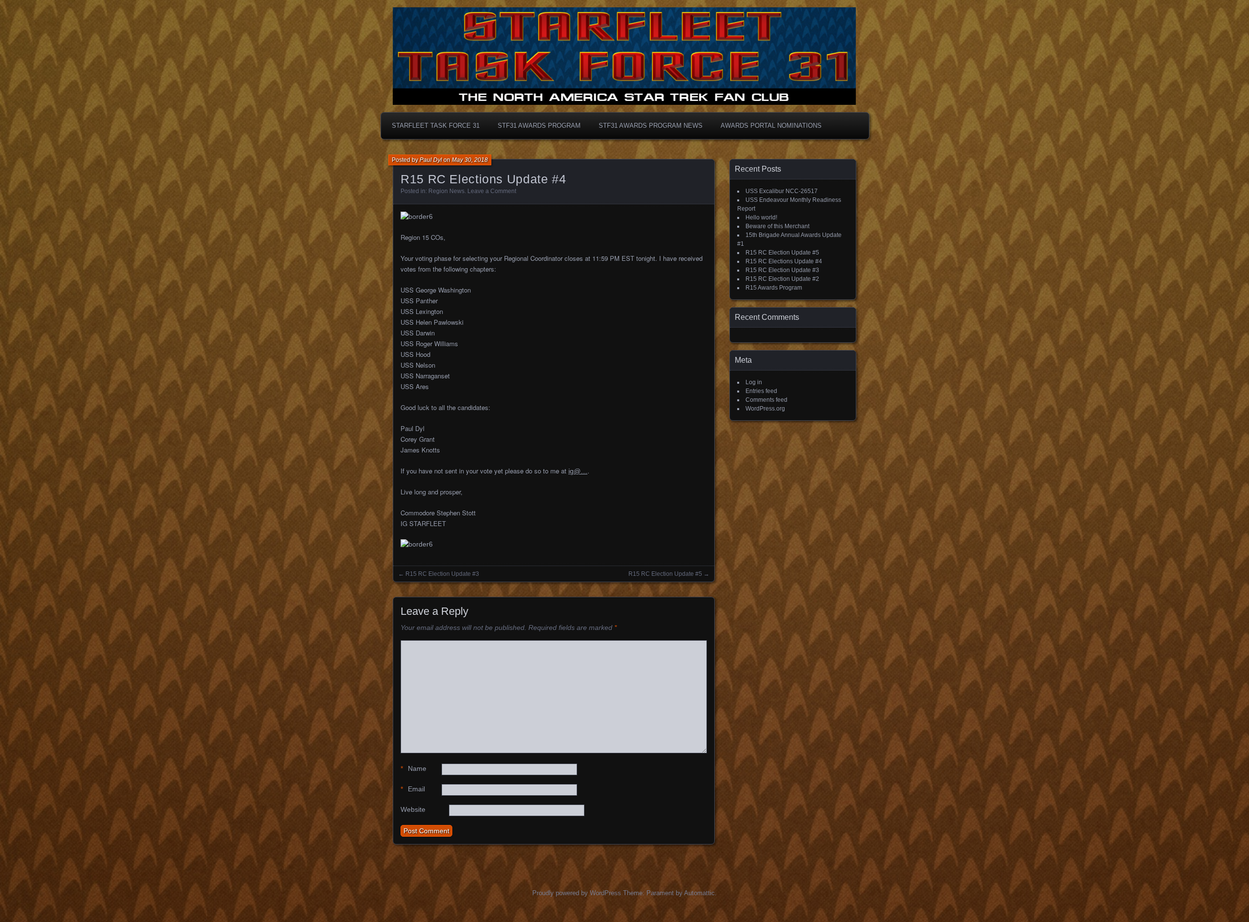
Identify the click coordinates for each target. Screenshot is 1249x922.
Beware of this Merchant (777, 226)
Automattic (699, 893)
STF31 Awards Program (539, 125)
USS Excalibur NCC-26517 (781, 191)
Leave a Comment (491, 191)
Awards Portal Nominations (771, 125)
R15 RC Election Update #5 (665, 573)
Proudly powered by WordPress (576, 893)
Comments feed (766, 399)
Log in (753, 382)
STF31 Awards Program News (651, 125)
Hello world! (761, 217)
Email (413, 789)
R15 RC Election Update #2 (782, 278)
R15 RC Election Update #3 (442, 573)
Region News (446, 191)
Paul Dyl (431, 160)
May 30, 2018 (470, 160)
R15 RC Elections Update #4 (783, 261)
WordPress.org (765, 408)
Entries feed (761, 391)
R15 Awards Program (773, 287)
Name (413, 768)
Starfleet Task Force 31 (436, 125)
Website (413, 809)
